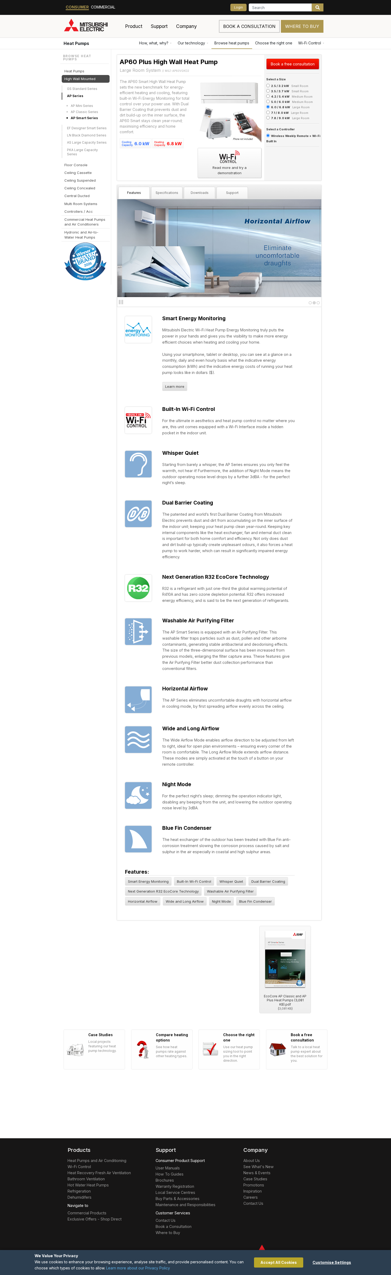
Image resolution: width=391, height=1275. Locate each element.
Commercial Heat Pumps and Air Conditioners (84, 221)
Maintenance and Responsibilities (185, 1204)
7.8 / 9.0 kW (280, 118)
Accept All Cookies (278, 1262)
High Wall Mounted (79, 79)
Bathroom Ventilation (86, 1179)
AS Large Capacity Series (87, 142)
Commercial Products (87, 1213)
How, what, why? (153, 43)
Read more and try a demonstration (230, 170)
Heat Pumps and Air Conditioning (97, 1160)
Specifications (167, 193)
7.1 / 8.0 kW (280, 113)
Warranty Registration (175, 1186)
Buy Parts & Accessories (177, 1198)
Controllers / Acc (78, 211)
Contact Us (166, 1220)
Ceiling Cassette (78, 172)
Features (134, 193)
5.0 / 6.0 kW (280, 102)
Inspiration (252, 1191)
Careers (250, 1197)
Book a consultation (249, 26)
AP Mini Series (82, 105)
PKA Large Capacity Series (82, 152)
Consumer (77, 7)
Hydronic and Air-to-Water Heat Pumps (81, 234)
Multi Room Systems (80, 203)
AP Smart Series (84, 118)
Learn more (174, 386)
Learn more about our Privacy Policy (138, 1268)
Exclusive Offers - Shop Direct (95, 1219)
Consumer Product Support (180, 1160)
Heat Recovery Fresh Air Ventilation (99, 1172)
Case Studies (255, 1179)
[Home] (92, 26)
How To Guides (170, 1174)
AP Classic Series (84, 112)
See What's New (258, 1166)
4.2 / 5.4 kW (280, 96)
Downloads (200, 193)
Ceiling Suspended (80, 180)
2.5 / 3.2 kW (280, 86)
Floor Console (76, 164)
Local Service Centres (175, 1192)
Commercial (103, 7)
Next (128, 247)
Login (238, 7)
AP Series (75, 96)
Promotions (253, 1185)
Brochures (165, 1180)
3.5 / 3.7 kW (280, 91)
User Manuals (168, 1168)
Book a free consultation (293, 64)
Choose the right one (273, 43)
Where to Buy (302, 26)
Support (232, 193)
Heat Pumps (76, 43)
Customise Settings (332, 1262)
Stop (121, 302)
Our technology (191, 43)
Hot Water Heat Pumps (88, 1185)
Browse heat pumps (231, 43)
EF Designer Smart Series (87, 128)
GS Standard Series (82, 88)
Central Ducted (77, 196)
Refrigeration (79, 1191)
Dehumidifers (79, 1197)
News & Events (257, 1172)
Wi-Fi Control (309, 43)
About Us (251, 1160)
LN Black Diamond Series (86, 135)
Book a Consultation (174, 1226)
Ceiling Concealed (79, 188)
